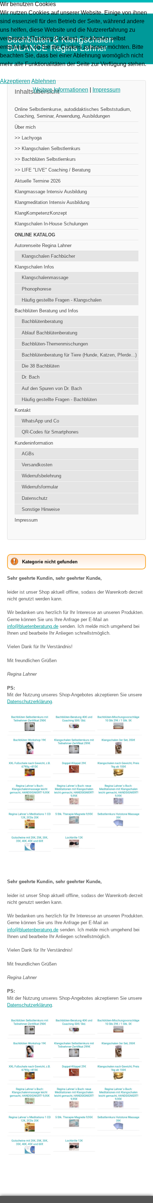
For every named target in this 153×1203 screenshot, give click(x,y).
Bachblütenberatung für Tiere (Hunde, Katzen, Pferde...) (79, 355)
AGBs (28, 453)
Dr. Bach (30, 377)
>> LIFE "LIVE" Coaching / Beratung (52, 170)
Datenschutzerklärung (29, 701)
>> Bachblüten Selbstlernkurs (45, 159)
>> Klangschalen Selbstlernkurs (47, 148)
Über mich (25, 127)
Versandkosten (37, 464)
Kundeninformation (34, 443)
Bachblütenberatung (42, 321)
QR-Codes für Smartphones (50, 432)
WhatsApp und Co (40, 421)
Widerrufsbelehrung (41, 475)
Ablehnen (43, 81)
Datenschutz (35, 498)
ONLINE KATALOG (35, 234)
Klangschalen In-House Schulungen (51, 223)
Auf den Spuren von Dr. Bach (52, 388)
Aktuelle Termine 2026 (37, 181)
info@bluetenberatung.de (32, 626)
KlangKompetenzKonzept (41, 213)
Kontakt (23, 410)
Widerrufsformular (40, 487)
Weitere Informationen (60, 90)
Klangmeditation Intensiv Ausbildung (52, 202)
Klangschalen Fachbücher (48, 256)
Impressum (26, 520)
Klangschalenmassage (45, 277)
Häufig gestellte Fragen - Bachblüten (59, 399)
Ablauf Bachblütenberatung (49, 333)
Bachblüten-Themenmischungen (55, 344)
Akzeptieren (15, 81)
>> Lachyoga (28, 137)
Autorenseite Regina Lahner (43, 245)
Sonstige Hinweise (41, 509)
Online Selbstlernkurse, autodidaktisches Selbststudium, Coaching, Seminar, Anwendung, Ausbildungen (73, 113)
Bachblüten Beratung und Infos (46, 310)
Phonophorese (36, 289)
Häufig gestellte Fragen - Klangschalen (61, 300)
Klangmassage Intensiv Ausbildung (51, 191)
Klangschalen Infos (34, 267)
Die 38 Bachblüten (40, 366)
